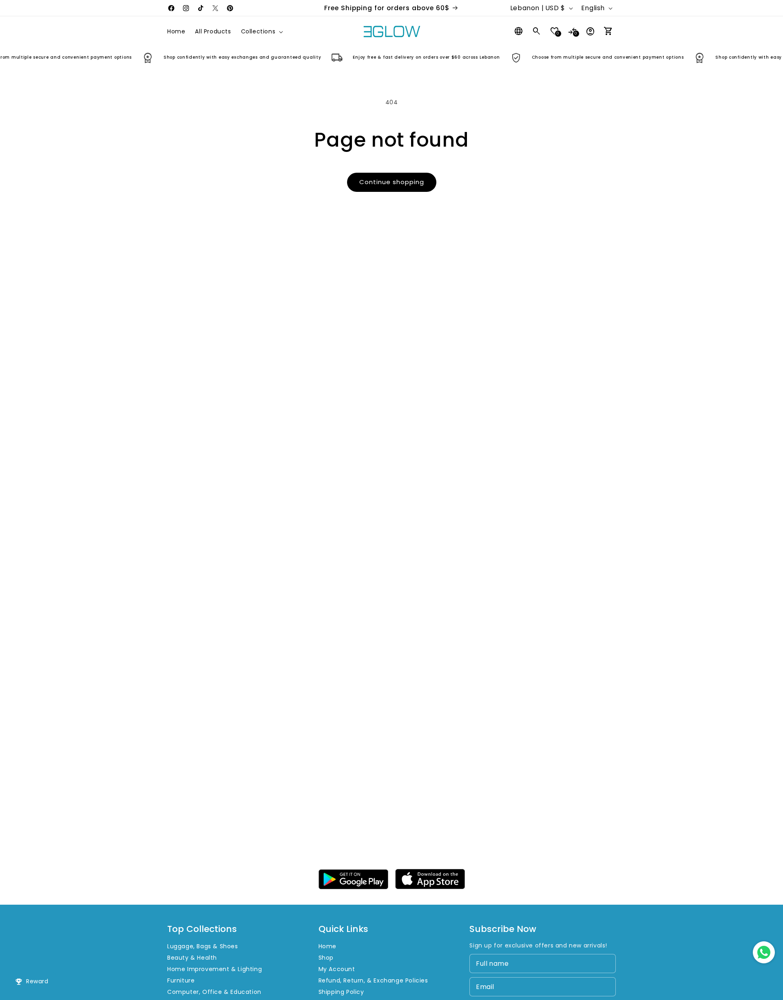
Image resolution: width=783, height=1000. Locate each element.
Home (327, 946)
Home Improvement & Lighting (214, 969)
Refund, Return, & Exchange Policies (373, 980)
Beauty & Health (192, 958)
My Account (337, 969)
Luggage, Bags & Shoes (202, 946)
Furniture (181, 980)
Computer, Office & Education (214, 992)
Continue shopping (391, 182)
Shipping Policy (341, 992)
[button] (261, 31)
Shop (326, 958)
